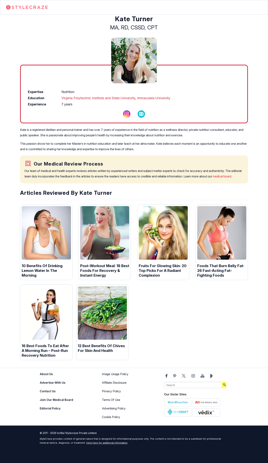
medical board (222, 176)
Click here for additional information (106, 442)
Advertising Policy (114, 408)
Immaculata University (153, 98)
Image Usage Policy (115, 374)
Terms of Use (111, 400)
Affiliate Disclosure (114, 382)
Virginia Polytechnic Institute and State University (98, 98)
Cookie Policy (111, 417)
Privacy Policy (111, 391)
